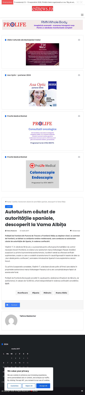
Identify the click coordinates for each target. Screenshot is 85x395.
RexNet (35, 391)
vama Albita (62, 293)
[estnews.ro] (42, 8)
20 (4, 372)
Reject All (29, 386)
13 (3, 367)
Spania (36, 293)
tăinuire (48, 293)
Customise (14, 386)
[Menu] (82, 14)
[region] (28, 379)
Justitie (14, 202)
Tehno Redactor (12, 231)
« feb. (4, 382)
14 (7, 367)
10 (19, 363)
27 (4, 376)
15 (11, 367)
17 (19, 367)
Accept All (43, 386)
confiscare (23, 293)
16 (15, 367)
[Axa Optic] (42, 25)
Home (8, 202)
